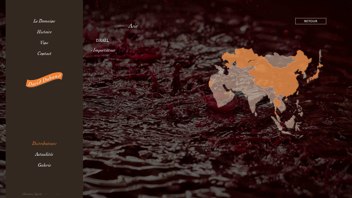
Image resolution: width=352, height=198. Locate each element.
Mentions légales (32, 194)
